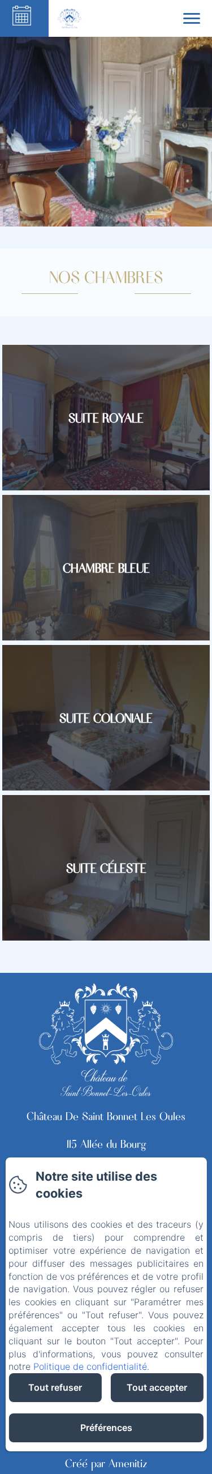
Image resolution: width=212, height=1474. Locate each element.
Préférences (106, 1427)
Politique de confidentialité (90, 1366)
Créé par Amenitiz (106, 1462)
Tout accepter (157, 1387)
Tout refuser (55, 1387)
